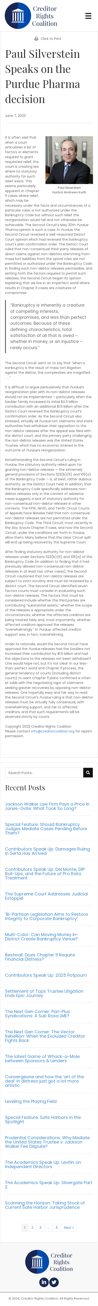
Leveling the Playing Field (31, 1101)
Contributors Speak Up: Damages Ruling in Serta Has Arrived (47, 851)
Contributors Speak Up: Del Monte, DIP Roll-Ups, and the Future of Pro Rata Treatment (45, 873)
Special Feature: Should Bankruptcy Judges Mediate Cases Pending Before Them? (46, 828)
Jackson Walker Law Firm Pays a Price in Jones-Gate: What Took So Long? (47, 806)
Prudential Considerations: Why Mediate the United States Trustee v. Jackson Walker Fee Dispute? (47, 1142)
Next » (69, 1227)
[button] (44, 1282)
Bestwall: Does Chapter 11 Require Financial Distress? (40, 957)
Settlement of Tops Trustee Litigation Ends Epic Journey (44, 993)
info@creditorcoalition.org (52, 731)
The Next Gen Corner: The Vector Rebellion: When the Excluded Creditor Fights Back (45, 1036)
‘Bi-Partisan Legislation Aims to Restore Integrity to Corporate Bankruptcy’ (46, 916)
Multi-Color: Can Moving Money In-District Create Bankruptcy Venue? (41, 937)
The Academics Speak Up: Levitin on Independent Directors (43, 1164)
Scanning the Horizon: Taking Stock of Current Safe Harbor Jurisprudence (45, 1205)
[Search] (88, 772)
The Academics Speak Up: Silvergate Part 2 (48, 1185)
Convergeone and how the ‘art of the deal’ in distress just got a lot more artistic (44, 1081)
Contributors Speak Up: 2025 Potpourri (46, 975)
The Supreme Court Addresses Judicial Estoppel (46, 896)
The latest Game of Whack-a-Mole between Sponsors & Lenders (42, 1058)
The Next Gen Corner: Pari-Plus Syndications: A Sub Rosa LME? (37, 1013)
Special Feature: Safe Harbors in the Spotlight (43, 1119)
